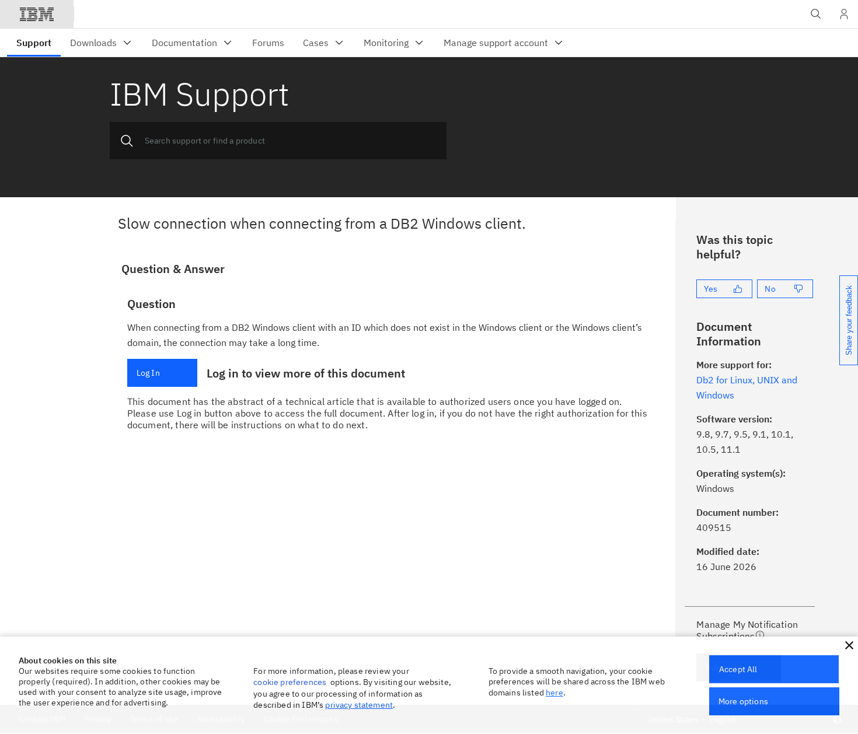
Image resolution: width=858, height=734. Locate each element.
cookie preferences (289, 682)
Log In (148, 373)
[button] (849, 645)
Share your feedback (849, 320)
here (554, 692)
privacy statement (359, 705)
